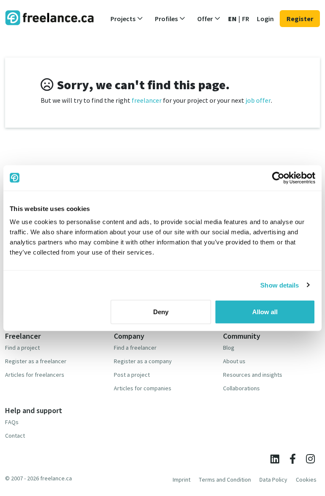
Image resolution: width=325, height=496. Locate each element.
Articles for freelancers (34, 374)
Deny (160, 311)
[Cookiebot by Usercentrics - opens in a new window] (278, 177)
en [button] (232, 18)
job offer (258, 100)
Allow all (265, 311)
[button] (127, 18)
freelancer (147, 100)
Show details (279, 284)
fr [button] (245, 18)
